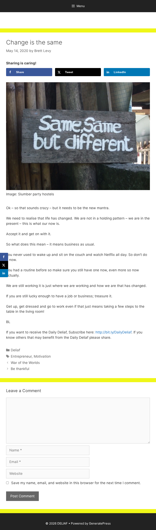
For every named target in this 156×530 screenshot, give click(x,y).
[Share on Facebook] (4, 257)
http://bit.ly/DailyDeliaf (112, 332)
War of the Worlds (25, 363)
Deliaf (15, 350)
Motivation (42, 356)
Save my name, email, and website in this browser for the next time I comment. (76, 483)
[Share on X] (4, 265)
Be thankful (20, 369)
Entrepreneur (21, 356)
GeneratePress (100, 523)
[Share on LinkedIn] (4, 273)
